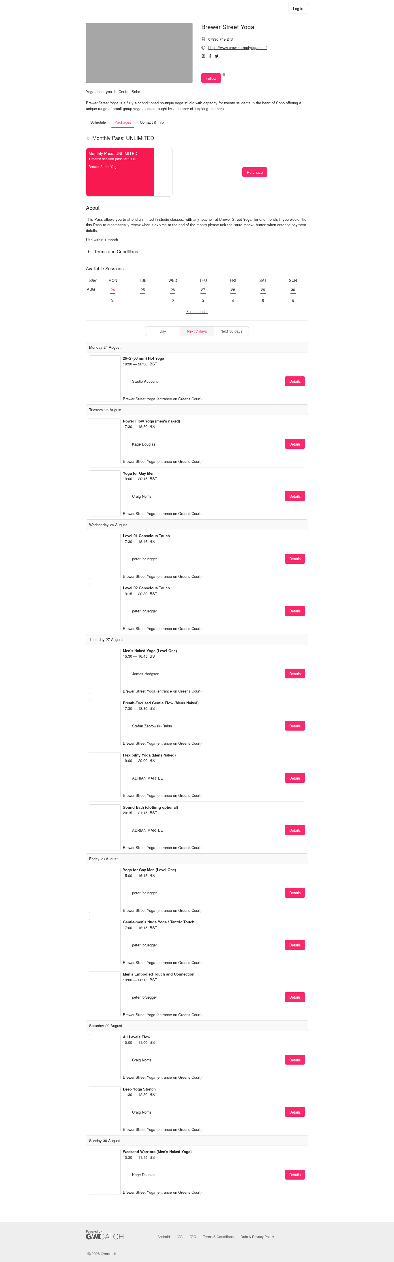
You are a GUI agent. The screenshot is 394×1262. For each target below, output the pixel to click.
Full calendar (197, 311)
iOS (180, 1236)
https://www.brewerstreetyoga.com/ (237, 47)
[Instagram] (203, 56)
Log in (298, 8)
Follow (211, 78)
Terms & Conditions (218, 1236)
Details (295, 381)
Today (92, 280)
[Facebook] (210, 56)
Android (163, 1236)
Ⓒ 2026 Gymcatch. (102, 1253)
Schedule (98, 122)
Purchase (255, 172)
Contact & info (152, 122)
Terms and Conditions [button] (115, 251)
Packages (123, 122)
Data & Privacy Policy (257, 1236)
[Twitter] (216, 56)
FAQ (193, 1236)
